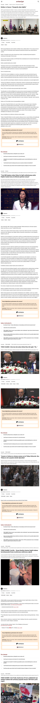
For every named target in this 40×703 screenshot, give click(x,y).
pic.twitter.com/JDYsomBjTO (16, 603)
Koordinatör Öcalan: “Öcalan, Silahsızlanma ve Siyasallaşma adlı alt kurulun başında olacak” (19, 324)
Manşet (6, 44)
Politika (17, 383)
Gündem (6, 171)
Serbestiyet (5, 38)
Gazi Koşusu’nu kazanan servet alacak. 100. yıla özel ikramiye (14, 156)
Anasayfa (2, 4)
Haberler (6, 4)
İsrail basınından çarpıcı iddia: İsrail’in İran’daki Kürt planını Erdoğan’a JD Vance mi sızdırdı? (20, 165)
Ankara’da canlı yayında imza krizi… (10, 327)
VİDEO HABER (7, 344)
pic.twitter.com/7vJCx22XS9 (6, 623)
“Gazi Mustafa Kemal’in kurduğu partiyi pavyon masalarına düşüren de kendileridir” (18, 162)
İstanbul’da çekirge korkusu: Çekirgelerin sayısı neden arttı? (13, 153)
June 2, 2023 (16, 605)
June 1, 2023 (19, 625)
